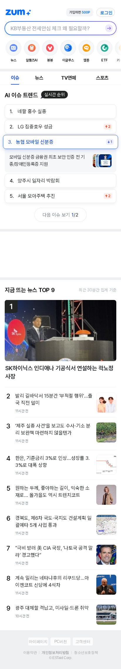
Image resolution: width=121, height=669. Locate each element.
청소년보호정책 (86, 652)
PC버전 (60, 641)
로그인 (106, 12)
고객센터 (82, 641)
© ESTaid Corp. (60, 658)
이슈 (15, 78)
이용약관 (30, 652)
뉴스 (39, 78)
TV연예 (68, 78)
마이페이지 (38, 641)
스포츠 (102, 78)
